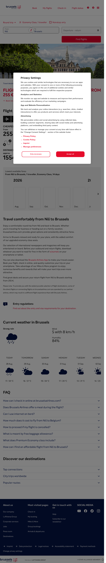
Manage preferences (32, 147)
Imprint (26, 143)
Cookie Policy (29, 140)
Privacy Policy (29, 136)
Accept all (70, 154)
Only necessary (36, 154)
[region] (52, 118)
